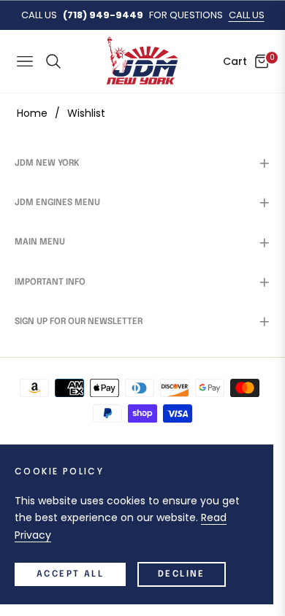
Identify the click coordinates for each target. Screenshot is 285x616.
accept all (70, 574)
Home (32, 113)
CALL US (247, 15)
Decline (181, 574)
